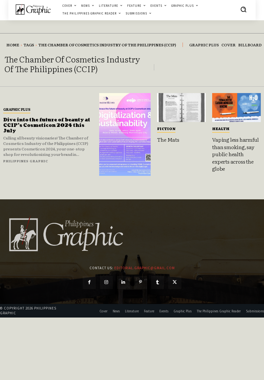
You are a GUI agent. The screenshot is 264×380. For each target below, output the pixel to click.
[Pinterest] (140, 282)
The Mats (168, 139)
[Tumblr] (157, 282)
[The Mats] (181, 107)
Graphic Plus (16, 109)
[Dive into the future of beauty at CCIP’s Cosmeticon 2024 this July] (125, 134)
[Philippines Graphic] (33, 9)
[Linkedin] (123, 282)
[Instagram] (106, 282)
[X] (174, 282)
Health (221, 128)
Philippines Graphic (25, 160)
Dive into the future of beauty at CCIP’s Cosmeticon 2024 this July (46, 125)
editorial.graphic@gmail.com (144, 268)
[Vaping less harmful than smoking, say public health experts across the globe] (236, 107)
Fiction (166, 128)
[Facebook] (89, 282)
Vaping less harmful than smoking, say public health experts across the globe (235, 154)
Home (12, 45)
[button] (243, 9)
